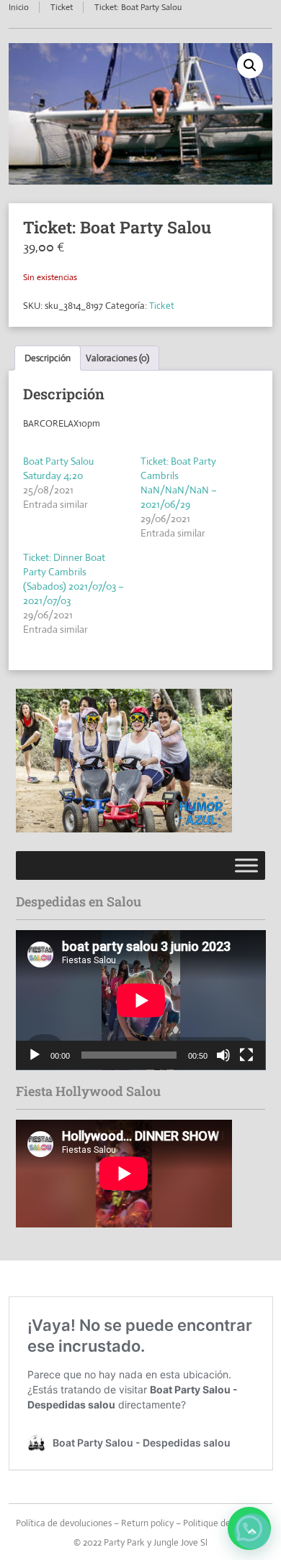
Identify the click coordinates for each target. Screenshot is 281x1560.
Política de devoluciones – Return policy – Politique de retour (136, 1523)
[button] (250, 65)
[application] (141, 1000)
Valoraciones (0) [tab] (117, 358)
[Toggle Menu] (246, 865)
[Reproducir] (34, 1055)
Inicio (19, 7)
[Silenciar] (223, 1055)
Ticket (61, 7)
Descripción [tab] (47, 358)
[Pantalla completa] (246, 1055)
